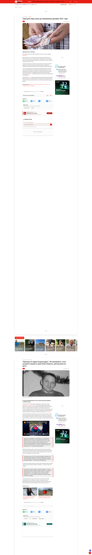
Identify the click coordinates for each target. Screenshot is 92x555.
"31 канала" (49, 411)
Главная (16, 7)
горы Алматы (34, 518)
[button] (73, 4)
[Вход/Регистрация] (74, 1)
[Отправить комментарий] (51, 124)
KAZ (76, 1)
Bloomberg (25, 55)
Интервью (46, 1)
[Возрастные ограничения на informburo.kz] (70, 1)
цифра (30, 16)
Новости (29, 1)
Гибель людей (41, 518)
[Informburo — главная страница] (19, 1)
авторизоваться (31, 122)
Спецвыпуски (51, 1)
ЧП (29, 518)
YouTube (62, 1)
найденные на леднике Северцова (29, 405)
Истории (33, 1)
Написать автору (66, 21)
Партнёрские (57, 1)
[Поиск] (72, 1)
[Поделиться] (90, 553)
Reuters (29, 77)
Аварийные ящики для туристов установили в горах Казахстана (44, 497)
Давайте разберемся (40, 1)
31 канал (25, 518)
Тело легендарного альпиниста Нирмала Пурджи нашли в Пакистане (29, 497)
